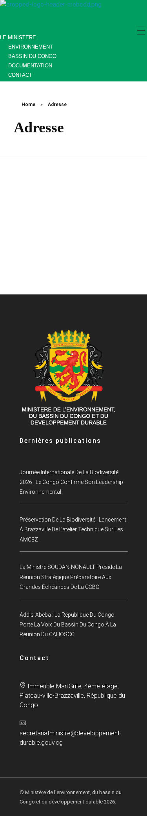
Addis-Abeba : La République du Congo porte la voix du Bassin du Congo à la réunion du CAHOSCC (68, 625)
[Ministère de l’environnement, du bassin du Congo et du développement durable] (55, 13)
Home (28, 104)
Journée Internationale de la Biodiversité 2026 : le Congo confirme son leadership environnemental (71, 482)
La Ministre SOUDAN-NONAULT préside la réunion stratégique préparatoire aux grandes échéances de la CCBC (71, 577)
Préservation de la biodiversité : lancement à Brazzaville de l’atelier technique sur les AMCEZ (73, 529)
